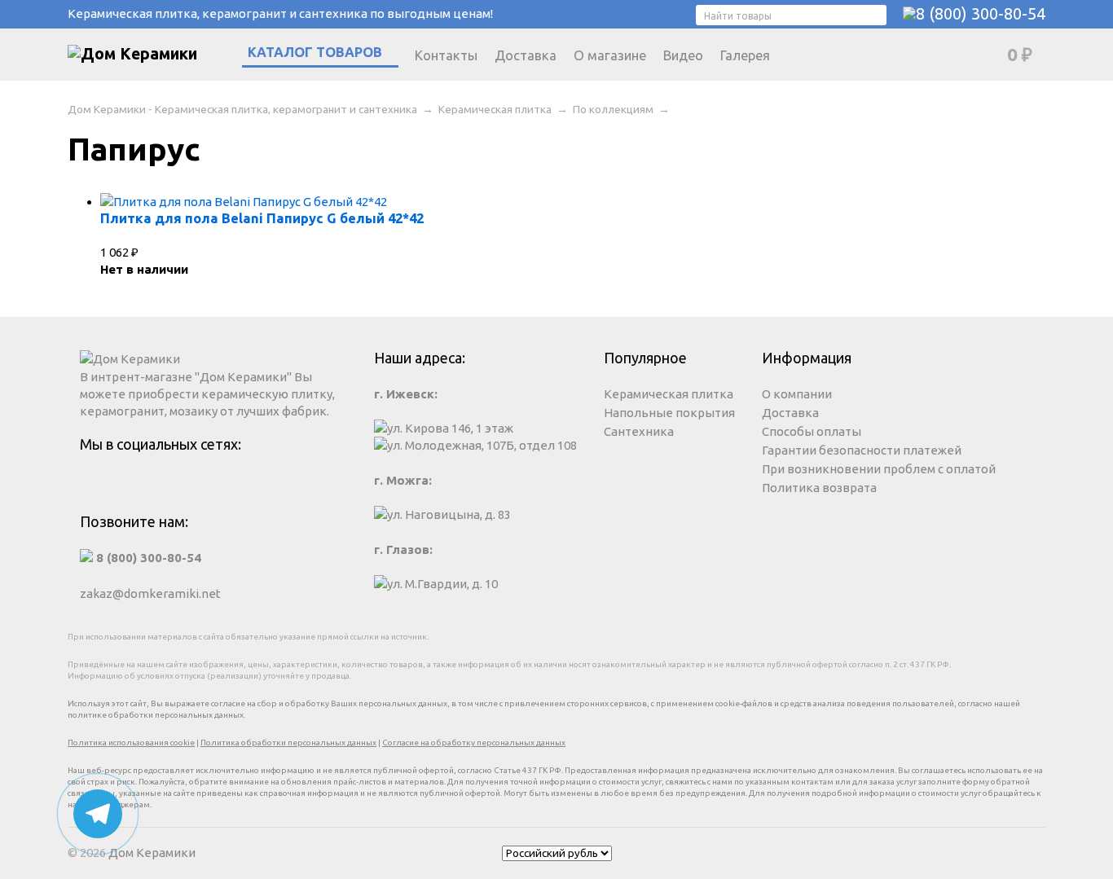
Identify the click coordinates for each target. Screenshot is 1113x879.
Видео (683, 55)
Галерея (745, 55)
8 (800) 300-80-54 (980, 13)
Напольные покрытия (669, 413)
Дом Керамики (152, 852)
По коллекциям (613, 109)
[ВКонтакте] (213, 483)
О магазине (610, 55)
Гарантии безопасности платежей (861, 450)
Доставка (525, 55)
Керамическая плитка (495, 109)
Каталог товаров (315, 52)
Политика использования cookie (131, 742)
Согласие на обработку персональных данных (473, 742)
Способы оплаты (811, 431)
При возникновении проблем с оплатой (879, 469)
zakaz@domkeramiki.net (150, 593)
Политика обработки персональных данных (288, 742)
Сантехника (639, 431)
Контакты (446, 55)
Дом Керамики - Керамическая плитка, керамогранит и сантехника (242, 109)
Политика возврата (819, 487)
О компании (797, 394)
